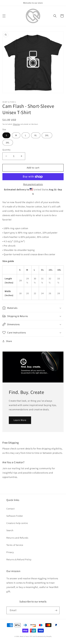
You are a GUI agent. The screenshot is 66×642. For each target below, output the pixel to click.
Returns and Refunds (17, 537)
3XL (8, 142)
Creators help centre (17, 523)
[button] (4, 15)
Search (9, 530)
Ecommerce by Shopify (43, 636)
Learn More (20, 420)
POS (31, 636)
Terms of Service (14, 545)
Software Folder (14, 515)
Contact (10, 508)
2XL (47, 135)
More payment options (33, 184)
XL (35, 135)
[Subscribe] (55, 610)
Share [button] (9, 341)
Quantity (6, 149)
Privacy (10, 552)
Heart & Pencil (24, 636)
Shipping (16, 124)
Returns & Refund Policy (18, 559)
